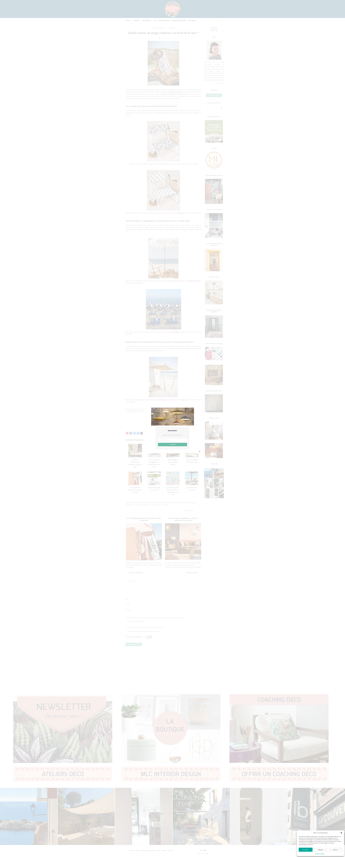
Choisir (335, 850)
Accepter (305, 850)
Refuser (320, 850)
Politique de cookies (319, 853)
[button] (341, 833)
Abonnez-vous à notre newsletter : (172, 435)
